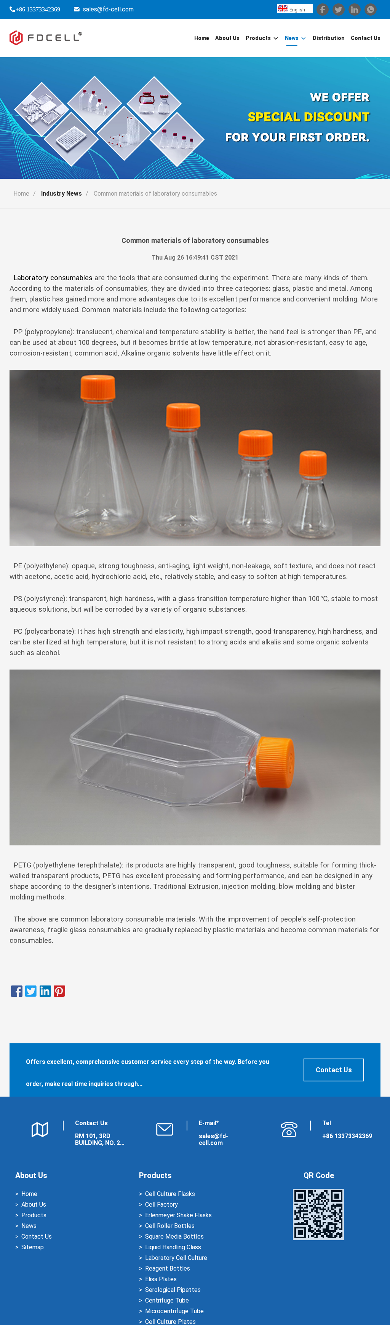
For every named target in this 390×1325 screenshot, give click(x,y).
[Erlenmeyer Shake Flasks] (195, 544)
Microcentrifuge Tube (174, 1311)
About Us (227, 38)
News (292, 38)
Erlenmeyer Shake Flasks (178, 1215)
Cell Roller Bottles (170, 1225)
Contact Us (365, 38)
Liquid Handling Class (173, 1247)
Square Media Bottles (174, 1236)
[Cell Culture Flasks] (195, 843)
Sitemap (32, 1247)
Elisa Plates (161, 1279)
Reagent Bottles (167, 1268)
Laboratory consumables (52, 278)
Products (258, 38)
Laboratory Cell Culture (176, 1257)
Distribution (329, 38)
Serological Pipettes (173, 1289)
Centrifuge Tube (167, 1300)
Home (201, 38)
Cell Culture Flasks (170, 1193)
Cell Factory (161, 1204)
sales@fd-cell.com (108, 9)
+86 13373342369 (38, 9)
